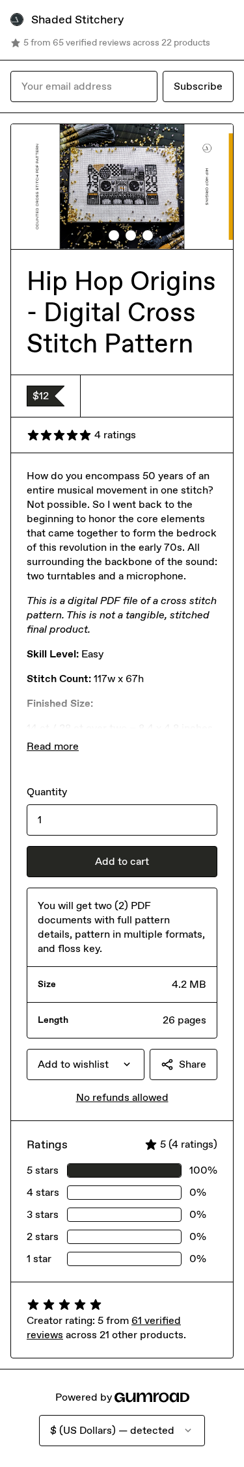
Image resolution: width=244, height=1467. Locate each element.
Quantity (47, 792)
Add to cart (122, 861)
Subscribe (198, 86)
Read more (53, 746)
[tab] (97, 235)
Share (192, 1064)
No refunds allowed (122, 1097)
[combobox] (85, 1064)
